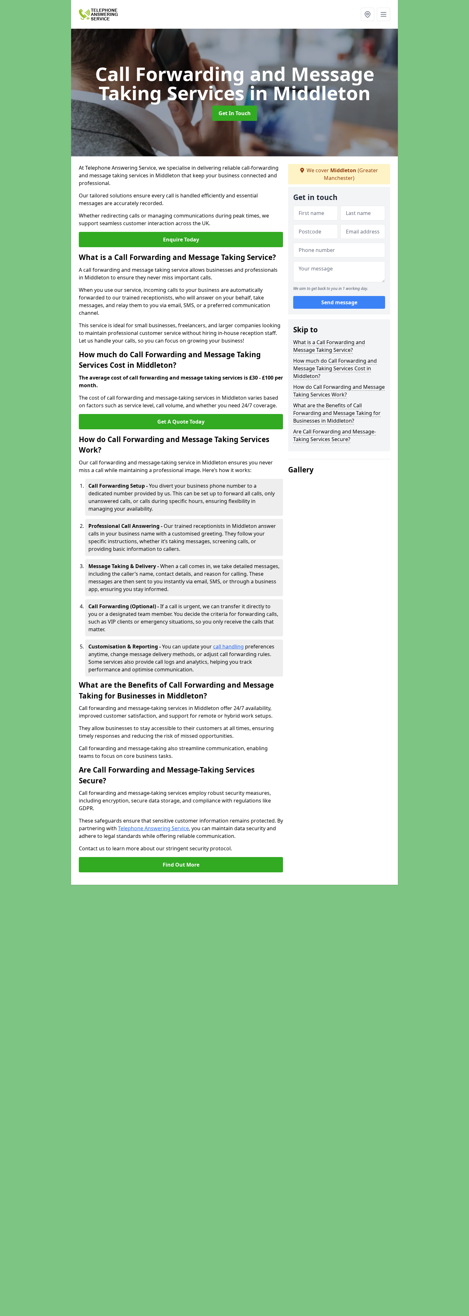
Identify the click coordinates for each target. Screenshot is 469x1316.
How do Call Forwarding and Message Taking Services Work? (339, 390)
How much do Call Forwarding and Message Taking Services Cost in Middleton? (335, 368)
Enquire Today (181, 239)
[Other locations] (367, 14)
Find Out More (181, 864)
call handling (228, 646)
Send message (339, 302)
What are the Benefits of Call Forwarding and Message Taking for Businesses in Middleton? (337, 413)
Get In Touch (235, 113)
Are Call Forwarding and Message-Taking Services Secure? (334, 435)
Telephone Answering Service (153, 828)
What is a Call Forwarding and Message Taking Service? (329, 346)
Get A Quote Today (181, 421)
